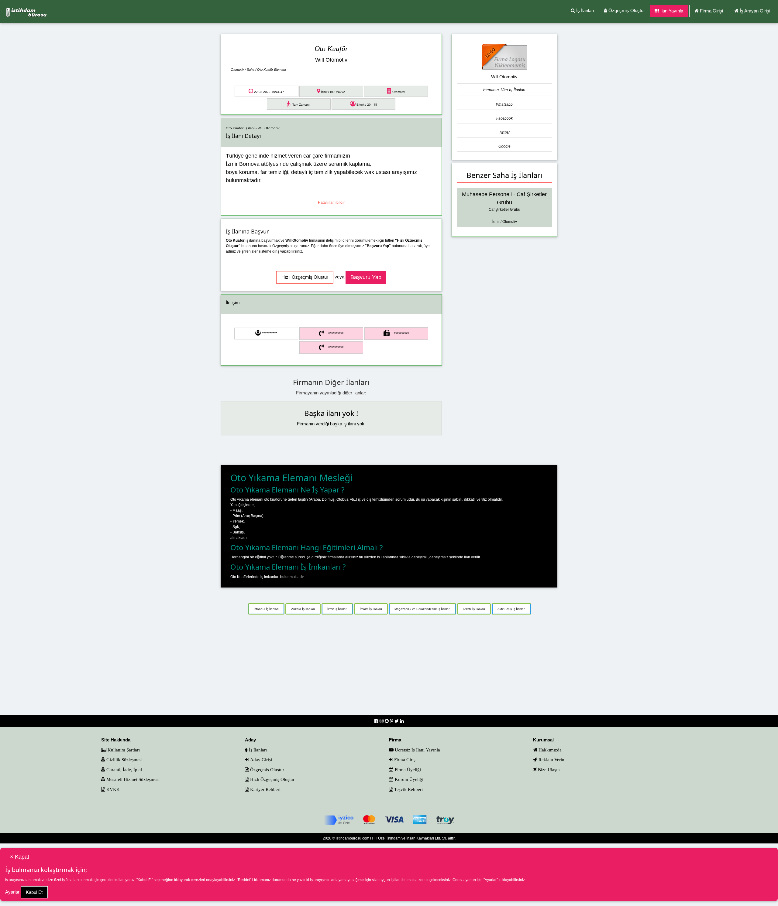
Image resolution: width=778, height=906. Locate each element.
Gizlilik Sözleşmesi (124, 759)
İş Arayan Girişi (755, 10)
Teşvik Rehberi (408, 789)
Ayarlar (12, 891)
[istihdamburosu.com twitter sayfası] (397, 721)
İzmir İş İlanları (337, 609)
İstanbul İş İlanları (266, 609)
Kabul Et (34, 892)
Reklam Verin (550, 759)
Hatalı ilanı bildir (331, 202)
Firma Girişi (711, 10)
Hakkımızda (549, 750)
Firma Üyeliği (407, 769)
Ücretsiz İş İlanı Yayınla (417, 750)
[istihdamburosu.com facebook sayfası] (377, 721)
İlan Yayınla (671, 10)
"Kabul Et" (144, 880)
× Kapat (19, 857)
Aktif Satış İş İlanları (511, 609)
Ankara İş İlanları (303, 609)
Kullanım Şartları (123, 750)
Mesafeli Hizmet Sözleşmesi (132, 779)
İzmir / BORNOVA (332, 92)
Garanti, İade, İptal (123, 769)
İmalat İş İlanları (371, 609)
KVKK (112, 789)
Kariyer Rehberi (265, 789)
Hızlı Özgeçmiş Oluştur (271, 779)
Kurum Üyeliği (408, 779)
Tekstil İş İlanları (474, 609)
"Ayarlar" (491, 880)
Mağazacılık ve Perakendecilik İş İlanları (422, 609)
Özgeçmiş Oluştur (626, 10)
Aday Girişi (260, 759)
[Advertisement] (389, 667)
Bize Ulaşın (548, 769)
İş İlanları (584, 10)
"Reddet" (244, 880)
